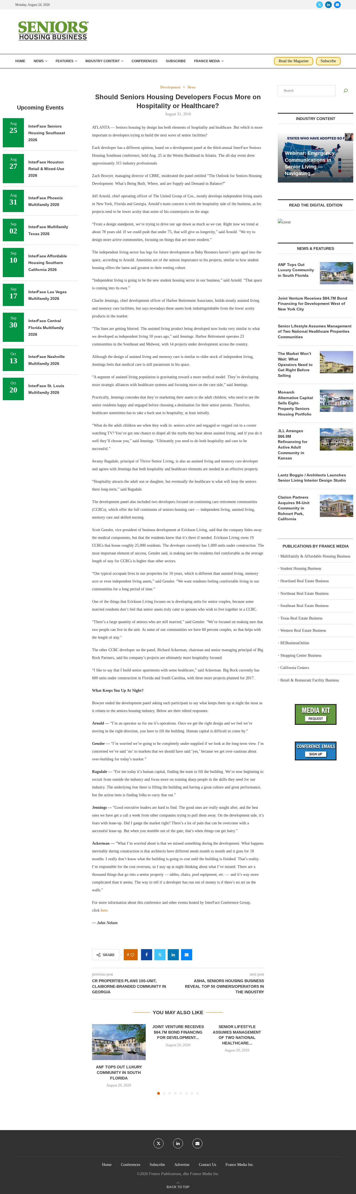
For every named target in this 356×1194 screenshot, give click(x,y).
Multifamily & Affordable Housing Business (315, 556)
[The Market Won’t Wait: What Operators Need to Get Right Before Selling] (336, 362)
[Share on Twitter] (159, 954)
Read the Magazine (293, 61)
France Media (207, 61)
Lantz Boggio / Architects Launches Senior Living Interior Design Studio (312, 478)
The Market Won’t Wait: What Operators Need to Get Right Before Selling (295, 364)
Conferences (144, 61)
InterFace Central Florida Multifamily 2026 (46, 328)
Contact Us (207, 1165)
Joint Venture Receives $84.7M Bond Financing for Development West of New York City (312, 303)
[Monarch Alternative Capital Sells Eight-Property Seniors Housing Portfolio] (336, 401)
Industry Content (102, 61)
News (39, 61)
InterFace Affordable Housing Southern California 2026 (47, 263)
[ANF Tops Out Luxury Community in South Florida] (119, 1042)
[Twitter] (319, 4)
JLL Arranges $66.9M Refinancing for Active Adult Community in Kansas (292, 444)
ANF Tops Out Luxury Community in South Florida (119, 1072)
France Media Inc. (240, 1165)
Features (64, 61)
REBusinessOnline (294, 643)
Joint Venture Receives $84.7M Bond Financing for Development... (178, 1032)
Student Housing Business (300, 568)
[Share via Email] (186, 954)
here (104, 910)
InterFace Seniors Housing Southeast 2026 (46, 133)
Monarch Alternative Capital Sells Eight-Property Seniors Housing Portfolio (295, 403)
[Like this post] (132, 955)
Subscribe (176, 61)
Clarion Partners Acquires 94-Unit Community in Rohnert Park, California (294, 508)
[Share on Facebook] (146, 954)
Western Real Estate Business (303, 630)
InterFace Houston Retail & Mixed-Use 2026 (46, 169)
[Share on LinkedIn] (173, 954)
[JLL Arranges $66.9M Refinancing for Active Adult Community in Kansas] (336, 439)
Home (20, 61)
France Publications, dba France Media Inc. (184, 1174)
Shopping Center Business (300, 655)
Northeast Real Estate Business (304, 593)
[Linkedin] (328, 4)
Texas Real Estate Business (301, 618)
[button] (99, 1059)
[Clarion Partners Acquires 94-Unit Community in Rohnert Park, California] (336, 506)
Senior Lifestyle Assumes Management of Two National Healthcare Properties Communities (315, 331)
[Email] (337, 4)
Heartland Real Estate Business (304, 581)
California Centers (294, 668)
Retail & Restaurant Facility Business (309, 680)
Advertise (181, 1165)
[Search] (345, 90)
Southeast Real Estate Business (304, 606)
